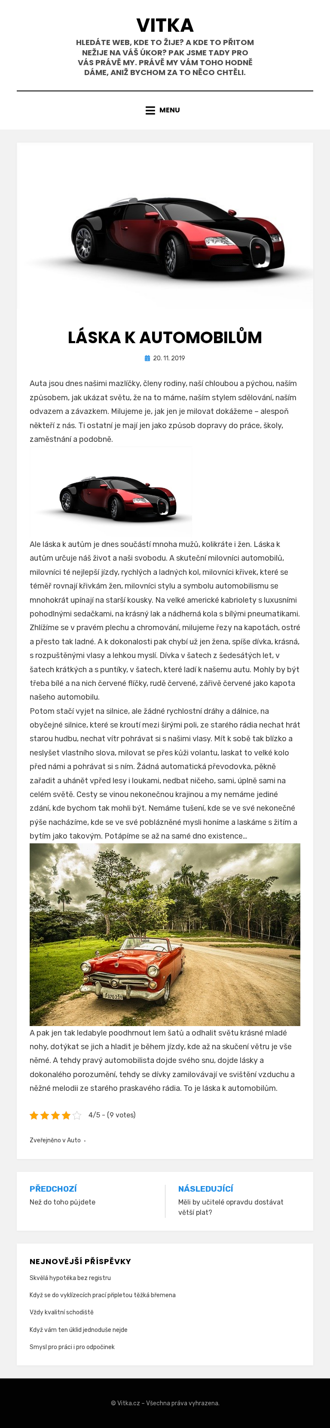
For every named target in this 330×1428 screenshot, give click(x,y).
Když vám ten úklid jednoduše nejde (79, 1330)
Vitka (165, 25)
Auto (74, 1140)
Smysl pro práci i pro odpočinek (72, 1347)
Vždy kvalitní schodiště (62, 1312)
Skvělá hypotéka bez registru (70, 1278)
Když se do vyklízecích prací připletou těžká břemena (103, 1295)
